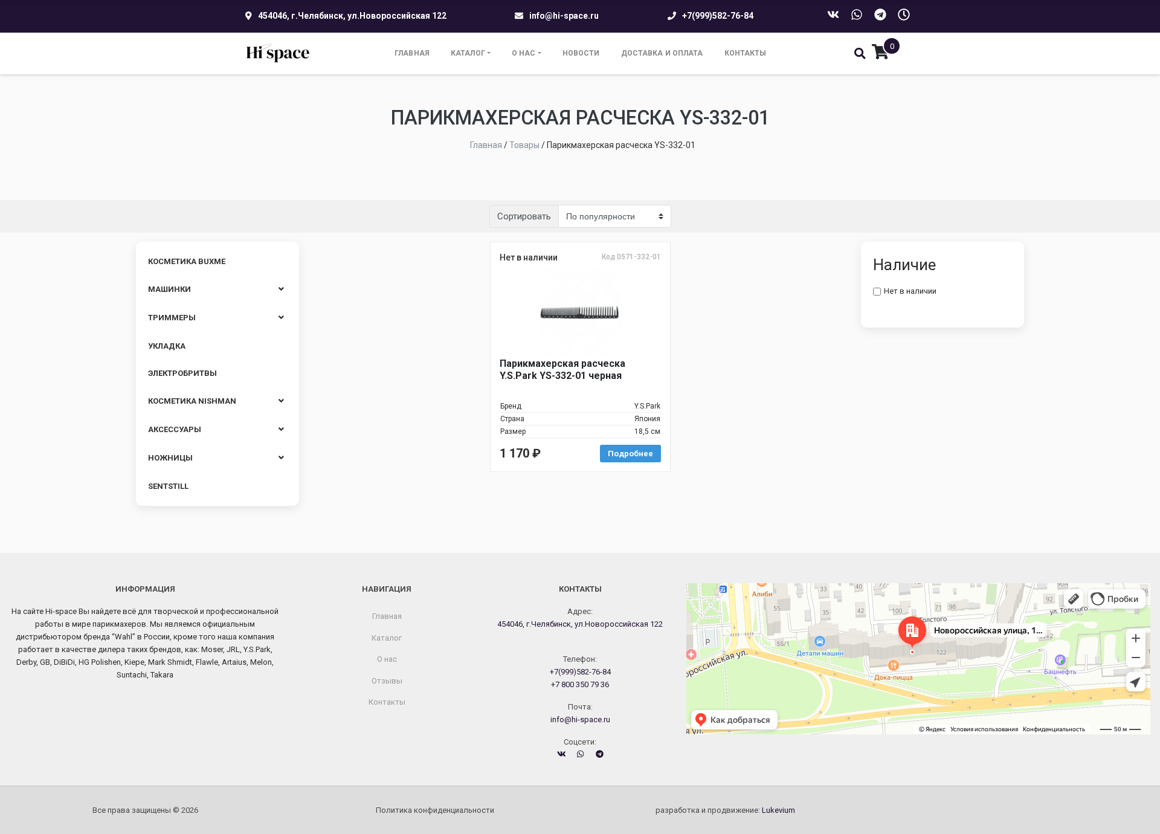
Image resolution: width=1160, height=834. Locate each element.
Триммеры (172, 317)
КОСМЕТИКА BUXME (186, 261)
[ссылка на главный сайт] (278, 53)
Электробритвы (182, 373)
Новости (581, 53)
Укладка (166, 346)
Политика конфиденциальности (435, 810)
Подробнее (630, 453)
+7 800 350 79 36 (580, 684)
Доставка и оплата (662, 53)
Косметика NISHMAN (192, 401)
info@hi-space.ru (564, 16)
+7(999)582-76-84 (717, 16)
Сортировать (524, 216)
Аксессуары (174, 429)
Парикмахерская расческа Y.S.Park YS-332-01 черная (562, 369)
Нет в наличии (910, 291)
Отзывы (387, 680)
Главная (412, 53)
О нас (524, 53)
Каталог (468, 53)
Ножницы (170, 457)
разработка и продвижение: (725, 810)
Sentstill (168, 486)
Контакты (745, 53)
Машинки (169, 289)
